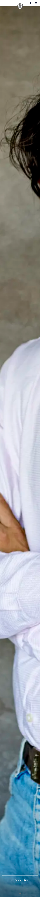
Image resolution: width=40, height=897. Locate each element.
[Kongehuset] (20, 5)
